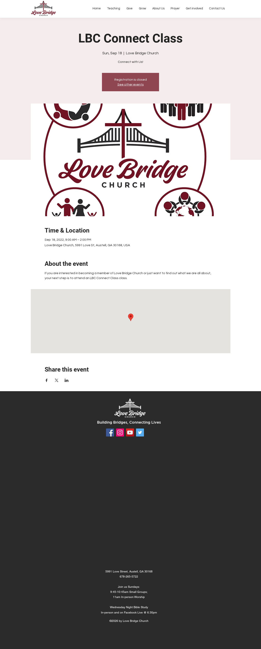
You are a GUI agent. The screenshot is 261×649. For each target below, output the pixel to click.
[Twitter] (140, 432)
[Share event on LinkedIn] (67, 380)
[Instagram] (120, 432)
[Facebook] (110, 432)
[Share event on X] (57, 380)
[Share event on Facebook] (47, 380)
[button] (158, 8)
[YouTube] (130, 432)
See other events (130, 84)
